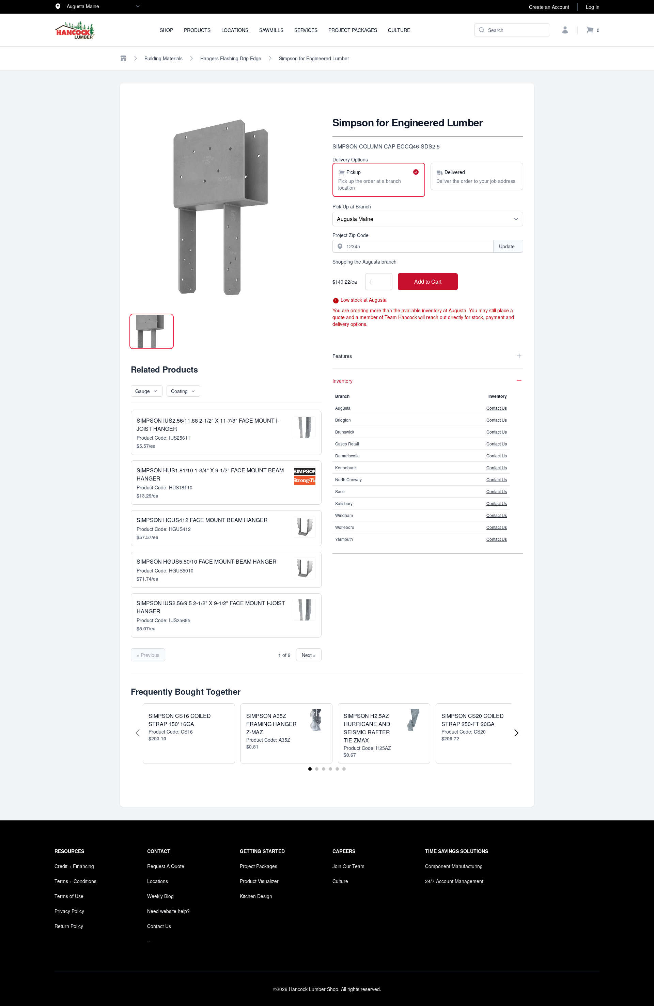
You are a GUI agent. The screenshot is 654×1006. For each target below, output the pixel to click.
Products (197, 30)
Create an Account (549, 6)
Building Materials (163, 58)
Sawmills (271, 30)
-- (149, 941)
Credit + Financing (74, 866)
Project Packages (352, 30)
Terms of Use (68, 896)
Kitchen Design (256, 896)
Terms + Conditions (75, 881)
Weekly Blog (160, 896)
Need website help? (168, 911)
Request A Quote (165, 866)
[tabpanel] (226, 211)
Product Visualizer (259, 881)
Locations (234, 30)
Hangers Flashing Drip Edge (230, 58)
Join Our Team (348, 866)
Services (305, 30)
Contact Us (496, 408)
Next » (309, 654)
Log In (593, 6)
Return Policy (68, 926)
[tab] (151, 331)
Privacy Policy (69, 911)
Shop (166, 30)
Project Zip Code (350, 235)
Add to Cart (427, 281)
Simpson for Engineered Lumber (314, 58)
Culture (399, 30)
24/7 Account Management (454, 881)
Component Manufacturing (454, 866)
